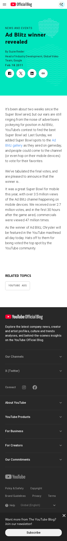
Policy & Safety (14, 488)
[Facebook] (35, 387)
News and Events (19, 28)
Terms (52, 495)
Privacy (36, 495)
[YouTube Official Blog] (21, 4)
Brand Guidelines (15, 495)
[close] (64, 515)
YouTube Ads (17, 285)
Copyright (36, 488)
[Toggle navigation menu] (4, 4)
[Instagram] (24, 387)
